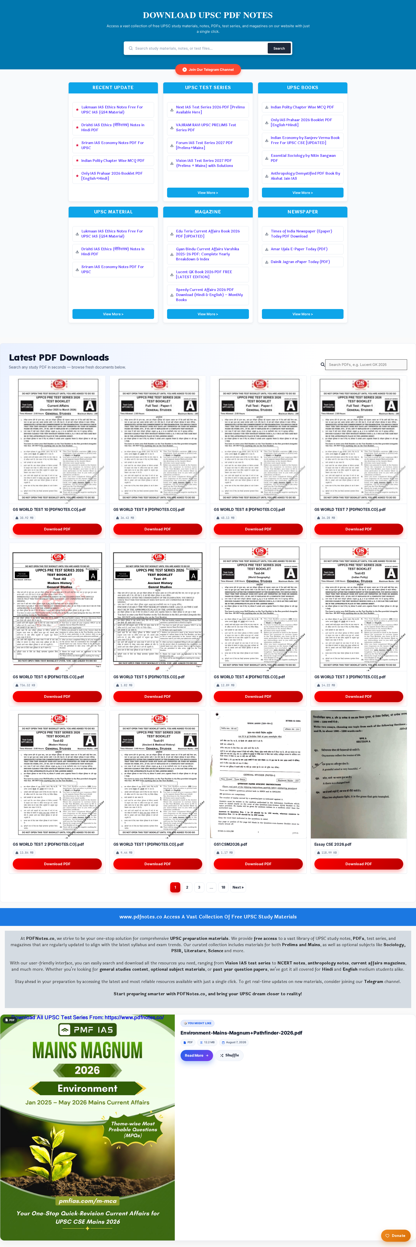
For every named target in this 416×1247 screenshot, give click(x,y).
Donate (398, 1235)
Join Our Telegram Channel (209, 69)
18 (223, 887)
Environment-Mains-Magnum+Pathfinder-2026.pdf (241, 1033)
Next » (238, 887)
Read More (194, 1055)
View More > (208, 193)
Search (279, 48)
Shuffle (232, 1055)
